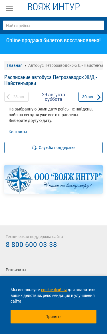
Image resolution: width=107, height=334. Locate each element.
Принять (53, 316)
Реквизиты (16, 269)
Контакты (18, 131)
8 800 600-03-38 (31, 244)
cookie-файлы (54, 289)
